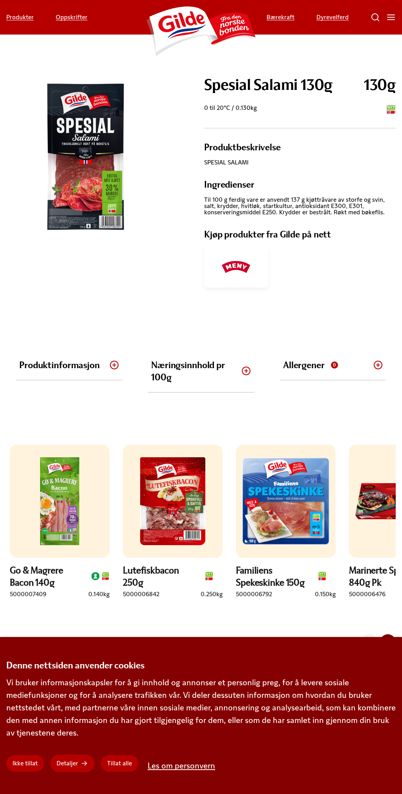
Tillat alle (119, 763)
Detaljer (67, 763)
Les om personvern (181, 765)
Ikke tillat (25, 763)
